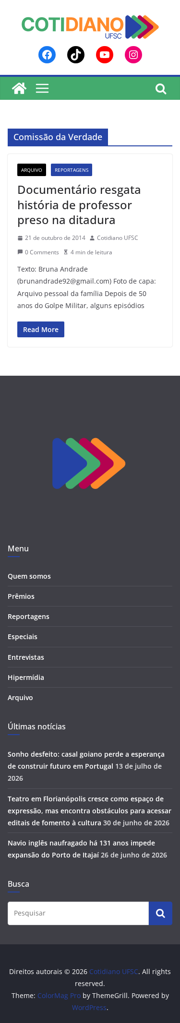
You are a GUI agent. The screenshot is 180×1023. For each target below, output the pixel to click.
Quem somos (29, 576)
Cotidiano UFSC (117, 238)
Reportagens (71, 170)
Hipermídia (26, 677)
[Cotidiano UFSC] (19, 88)
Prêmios (21, 596)
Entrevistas (26, 657)
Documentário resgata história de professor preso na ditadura (79, 204)
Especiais (22, 636)
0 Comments (42, 252)
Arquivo (31, 170)
